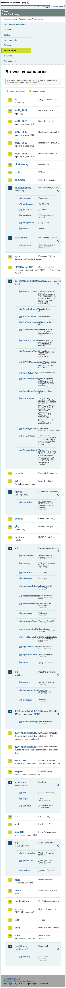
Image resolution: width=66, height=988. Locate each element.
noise (18, 890)
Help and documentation (14, 24)
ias (16, 548)
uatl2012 (27, 806)
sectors (26, 870)
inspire (19, 771)
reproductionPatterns (30, 629)
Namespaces (10, 61)
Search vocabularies (17, 91)
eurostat (19, 473)
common (20, 180)
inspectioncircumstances (30, 690)
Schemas (8, 45)
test (17, 920)
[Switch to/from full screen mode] (48, 6)
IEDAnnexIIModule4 (26, 746)
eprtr (17, 256)
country (26, 957)
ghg (17, 526)
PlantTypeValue (30, 428)
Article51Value (30, 291)
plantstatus (28, 860)
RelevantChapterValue (30, 450)
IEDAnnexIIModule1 (26, 711)
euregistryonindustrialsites (26, 281)
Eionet (15, 19)
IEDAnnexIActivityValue (30, 379)
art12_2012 (21, 110)
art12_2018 (21, 121)
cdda (17, 172)
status (26, 228)
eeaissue (27, 215)
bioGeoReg (28, 555)
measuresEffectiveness (30, 586)
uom (17, 927)
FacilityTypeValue (30, 373)
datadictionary (23, 187)
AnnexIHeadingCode (30, 721)
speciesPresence (30, 646)
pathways (27, 613)
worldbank (21, 946)
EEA (16, 2)
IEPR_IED (20, 760)
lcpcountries (29, 853)
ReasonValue (29, 436)
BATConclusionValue (30, 322)
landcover (20, 782)
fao (16, 481)
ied (16, 672)
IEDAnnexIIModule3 (26, 733)
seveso (19, 909)
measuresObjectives (30, 604)
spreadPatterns (30, 654)
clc (24, 793)
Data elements (10, 40)
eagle (25, 798)
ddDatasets (28, 204)
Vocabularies (10, 50)
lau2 (17, 824)
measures (27, 578)
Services (8, 56)
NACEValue (28, 398)
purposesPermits (30, 621)
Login (43, 7)
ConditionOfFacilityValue (30, 330)
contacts (27, 198)
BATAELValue (29, 316)
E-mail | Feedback (12, 978)
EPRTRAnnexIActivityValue (30, 362)
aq (16, 99)
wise (17, 935)
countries (27, 502)
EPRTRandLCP (24, 267)
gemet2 (19, 518)
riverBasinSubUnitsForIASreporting (30, 637)
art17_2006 (21, 132)
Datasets (8, 29)
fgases (18, 491)
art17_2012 (21, 143)
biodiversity (21, 164)
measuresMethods (30, 596)
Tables (7, 35)
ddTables (27, 210)
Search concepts (39, 91)
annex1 (26, 682)
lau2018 (19, 832)
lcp (16, 842)
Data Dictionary (26, 19)
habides (19, 537)
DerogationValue (30, 351)
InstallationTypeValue (30, 391)
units (25, 662)
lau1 (17, 816)
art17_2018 (21, 153)
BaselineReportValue (30, 309)
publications (22, 901)
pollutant (27, 700)
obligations (28, 223)
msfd (17, 879)
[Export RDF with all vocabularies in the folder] (58, 191)
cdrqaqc (27, 563)
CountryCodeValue (30, 340)
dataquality (21, 237)
